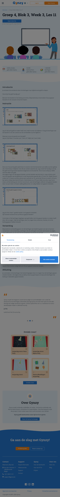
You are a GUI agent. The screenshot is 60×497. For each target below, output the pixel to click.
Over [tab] (49, 240)
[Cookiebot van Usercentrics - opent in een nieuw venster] (51, 235)
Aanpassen (29, 259)
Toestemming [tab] (10, 240)
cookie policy (19, 251)
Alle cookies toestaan (49, 259)
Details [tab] (30, 240)
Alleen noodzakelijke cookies (11, 259)
